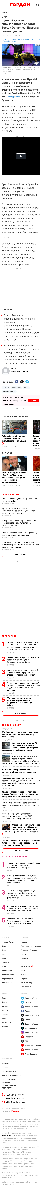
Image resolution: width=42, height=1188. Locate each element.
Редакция (5, 1067)
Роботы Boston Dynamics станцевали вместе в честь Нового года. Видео (14, 438)
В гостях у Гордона (29, 950)
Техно (16, 446)
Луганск (5, 1026)
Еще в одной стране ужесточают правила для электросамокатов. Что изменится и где (21, 805)
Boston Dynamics (9, 391)
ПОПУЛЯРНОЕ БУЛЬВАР (15, 856)
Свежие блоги (10, 494)
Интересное (7, 983)
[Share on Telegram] (27, 382)
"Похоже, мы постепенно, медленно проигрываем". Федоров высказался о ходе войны (20, 701)
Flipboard (29, 1037)
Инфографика (7, 979)
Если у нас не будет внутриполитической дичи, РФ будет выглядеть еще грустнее (18, 510)
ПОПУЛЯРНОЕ (9, 636)
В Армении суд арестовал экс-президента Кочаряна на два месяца (19, 771)
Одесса (5, 1006)
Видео (23, 974)
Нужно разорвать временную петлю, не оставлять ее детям (20, 533)
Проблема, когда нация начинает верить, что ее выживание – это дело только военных (20, 544)
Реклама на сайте (9, 1071)
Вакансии (5, 1063)
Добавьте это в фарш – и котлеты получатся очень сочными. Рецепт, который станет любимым (23, 908)
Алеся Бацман (31, 1028)
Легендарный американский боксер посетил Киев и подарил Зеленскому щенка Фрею (23, 659)
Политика (5, 946)
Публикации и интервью (31, 946)
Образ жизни (7, 970)
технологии (16, 388)
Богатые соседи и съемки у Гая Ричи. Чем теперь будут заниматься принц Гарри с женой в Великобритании (14, 477)
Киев (4, 998)
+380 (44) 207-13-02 (15, 1098)
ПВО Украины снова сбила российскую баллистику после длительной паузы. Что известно (20, 734)
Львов (4, 1002)
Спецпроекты (26, 987)
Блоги (23, 954)
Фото (23, 970)
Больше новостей (21, 851)
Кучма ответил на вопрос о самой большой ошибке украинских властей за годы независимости (22, 672)
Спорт (4, 958)
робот (26, 388)
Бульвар (7, 453)
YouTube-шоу (26, 983)
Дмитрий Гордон (32, 998)
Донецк (5, 1010)
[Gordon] (20, 5)
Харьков (5, 1014)
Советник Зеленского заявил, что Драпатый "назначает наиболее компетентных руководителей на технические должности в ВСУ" (22, 645)
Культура (5, 962)
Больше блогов (21, 554)
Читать (34, 401)
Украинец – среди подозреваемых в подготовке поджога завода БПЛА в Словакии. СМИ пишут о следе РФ (18, 816)
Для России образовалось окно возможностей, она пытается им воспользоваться (20, 522)
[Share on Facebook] (16, 382)
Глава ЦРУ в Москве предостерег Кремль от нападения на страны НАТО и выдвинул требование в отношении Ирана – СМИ (21, 782)
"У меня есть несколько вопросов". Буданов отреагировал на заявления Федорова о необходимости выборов (23, 686)
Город (4, 993)
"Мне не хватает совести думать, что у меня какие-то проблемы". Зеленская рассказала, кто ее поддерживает (22, 879)
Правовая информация (11, 1075)
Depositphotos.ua (8, 1135)
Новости (5, 937)
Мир (12, 12)
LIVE (22, 962)
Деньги (5, 950)
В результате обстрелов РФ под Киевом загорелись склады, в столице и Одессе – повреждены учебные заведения (21, 746)
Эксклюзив (25, 966)
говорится (14, 96)
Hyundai (6, 388)
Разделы (24, 937)
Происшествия (8, 974)
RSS (26, 1041)
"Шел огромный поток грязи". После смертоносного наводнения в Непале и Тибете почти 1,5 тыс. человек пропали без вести (21, 760)
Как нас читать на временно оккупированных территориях (9, 1084)
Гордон (4, 12)
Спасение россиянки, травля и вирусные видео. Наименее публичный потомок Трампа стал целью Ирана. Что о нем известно (21, 828)
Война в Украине (8, 942)
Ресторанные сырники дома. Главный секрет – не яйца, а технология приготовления (20, 921)
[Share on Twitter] (22, 382)
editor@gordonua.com (15, 1102)
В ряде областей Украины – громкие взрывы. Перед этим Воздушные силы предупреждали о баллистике (20, 794)
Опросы (24, 979)
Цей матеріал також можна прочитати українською (22, 40)
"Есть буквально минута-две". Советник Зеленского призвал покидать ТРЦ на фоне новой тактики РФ (21, 842)
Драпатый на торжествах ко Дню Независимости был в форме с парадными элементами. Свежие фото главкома (22, 894)
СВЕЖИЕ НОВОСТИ (12, 725)
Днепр (4, 1018)
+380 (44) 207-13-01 (15, 1095)
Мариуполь (6, 1022)
